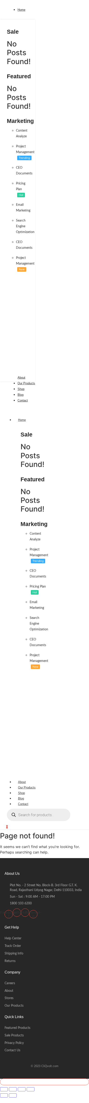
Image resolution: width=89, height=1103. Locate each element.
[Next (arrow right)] (13, 1095)
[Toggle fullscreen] (13, 1089)
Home (22, 420)
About (22, 782)
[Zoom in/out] (4, 1089)
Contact (23, 804)
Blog (21, 798)
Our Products (27, 787)
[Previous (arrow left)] (4, 1095)
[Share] (22, 1089)
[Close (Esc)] (30, 1089)
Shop (21, 793)
